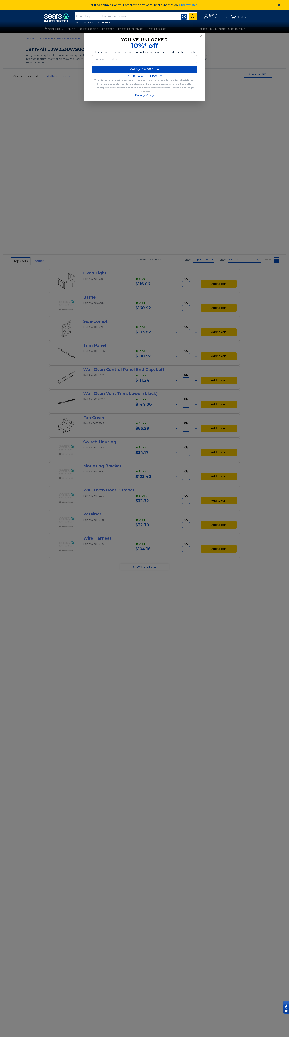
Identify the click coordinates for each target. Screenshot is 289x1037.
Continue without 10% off (145, 76)
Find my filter (188, 5)
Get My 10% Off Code (144, 69)
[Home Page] (58, 17)
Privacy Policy (144, 95)
